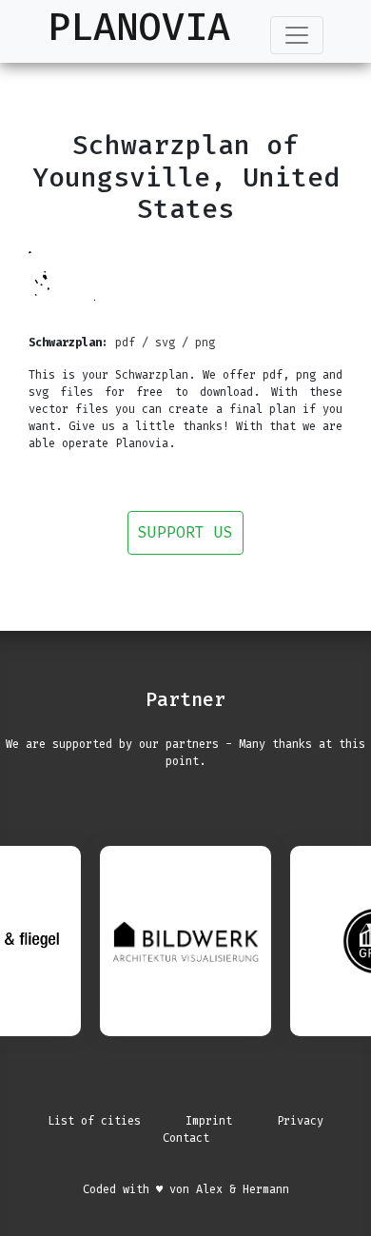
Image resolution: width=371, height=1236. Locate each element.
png (205, 342)
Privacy (300, 1120)
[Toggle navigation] (296, 35)
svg (165, 342)
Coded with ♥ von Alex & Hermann (186, 1189)
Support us (185, 532)
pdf (125, 342)
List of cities (94, 1120)
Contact (186, 1138)
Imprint (209, 1120)
